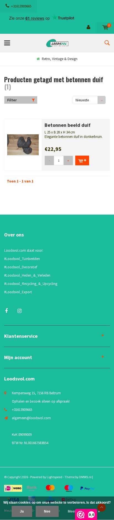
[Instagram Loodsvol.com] (19, 311)
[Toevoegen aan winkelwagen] (82, 160)
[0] (105, 27)
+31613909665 (21, 6)
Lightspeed (54, 477)
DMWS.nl (85, 477)
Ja (22, 511)
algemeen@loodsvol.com (31, 418)
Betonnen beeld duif (67, 125)
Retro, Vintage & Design (59, 58)
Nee (47, 511)
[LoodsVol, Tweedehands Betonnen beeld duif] (23, 144)
